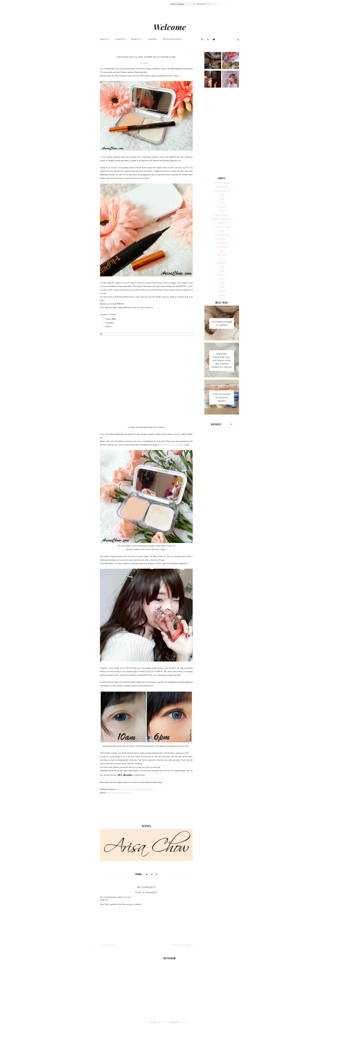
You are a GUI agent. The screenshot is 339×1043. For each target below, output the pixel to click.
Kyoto (221, 231)
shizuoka (221, 295)
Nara (221, 259)
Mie (221, 251)
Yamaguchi (221, 291)
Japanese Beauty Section (222, 219)
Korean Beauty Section (221, 226)
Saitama (222, 271)
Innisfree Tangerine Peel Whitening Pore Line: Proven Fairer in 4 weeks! (222, 361)
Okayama (221, 263)
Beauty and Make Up (221, 191)
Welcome (169, 26)
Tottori (221, 283)
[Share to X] (147, 874)
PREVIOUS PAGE (181, 945)
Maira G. (184, 1022)
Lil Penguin (221, 243)
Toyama (222, 287)
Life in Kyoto (222, 239)
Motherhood (172, 39)
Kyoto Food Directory (221, 235)
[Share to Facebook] (152, 874)
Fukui (221, 202)
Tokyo (221, 279)
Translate (214, 4)
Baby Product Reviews (221, 182)
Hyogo (221, 211)
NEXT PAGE (108, 945)
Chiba (221, 195)
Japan (152, 39)
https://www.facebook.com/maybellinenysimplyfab (136, 789)
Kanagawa (222, 223)
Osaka (221, 267)
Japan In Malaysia (221, 215)
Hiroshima (222, 206)
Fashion (222, 199)
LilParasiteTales (222, 247)
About (104, 39)
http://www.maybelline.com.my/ (118, 792)
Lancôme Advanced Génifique (172, 444)
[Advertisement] (221, 133)
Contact (120, 39)
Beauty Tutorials (221, 186)
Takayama (221, 275)
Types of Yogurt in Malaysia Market (222, 397)
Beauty (136, 39)
